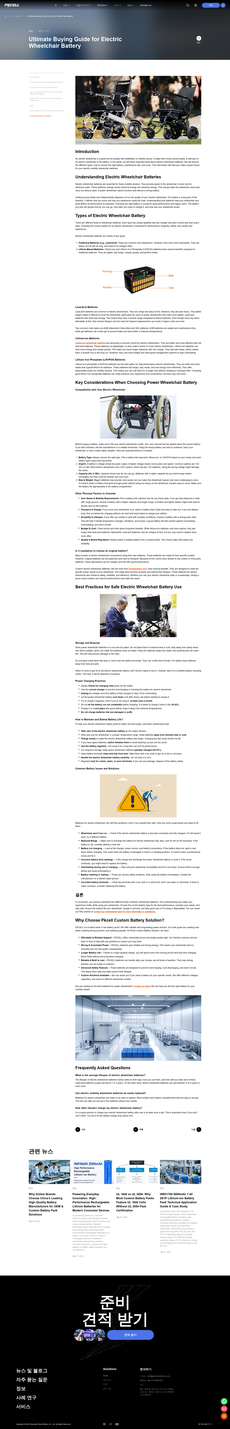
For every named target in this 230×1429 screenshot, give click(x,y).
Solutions (109, 1369)
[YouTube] (117, 1424)
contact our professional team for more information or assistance (124, 911)
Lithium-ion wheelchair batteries (90, 343)
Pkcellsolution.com (138, 569)
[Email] (224, 1409)
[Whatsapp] (224, 1401)
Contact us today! (142, 986)
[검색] (188, 5)
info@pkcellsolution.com (158, 1376)
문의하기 (146, 1369)
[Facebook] (104, 1424)
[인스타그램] (110, 1424)
